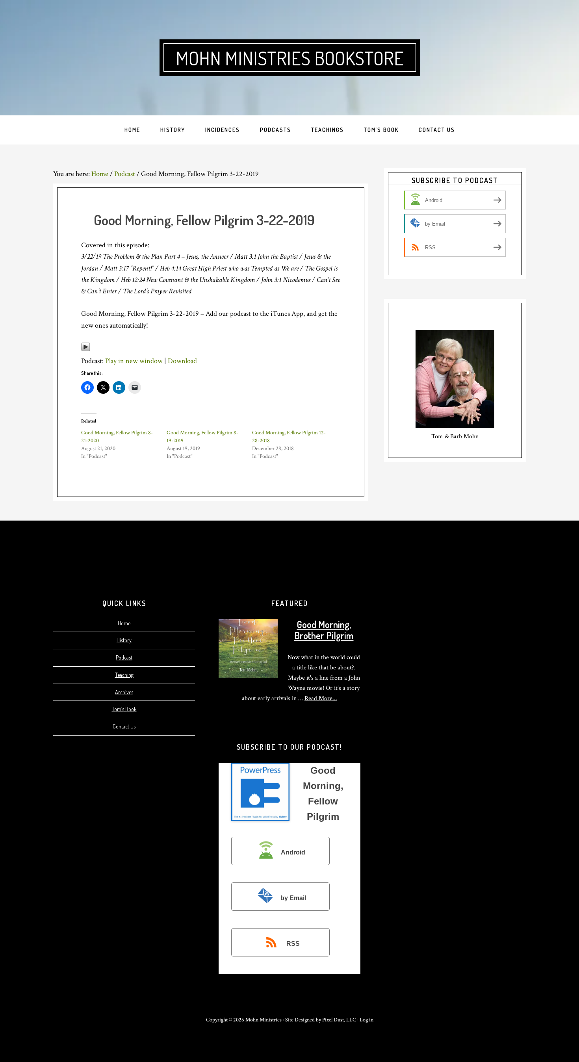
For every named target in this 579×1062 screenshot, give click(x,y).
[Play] (85, 349)
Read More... (320, 698)
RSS (293, 943)
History (124, 640)
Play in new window (134, 360)
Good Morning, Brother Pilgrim (324, 630)
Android (293, 852)
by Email (293, 898)
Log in (366, 1019)
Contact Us (124, 726)
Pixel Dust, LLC (339, 1019)
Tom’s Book (124, 709)
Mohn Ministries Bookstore (290, 58)
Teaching (124, 674)
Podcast (124, 657)
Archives (124, 692)
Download (182, 360)
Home (124, 623)
